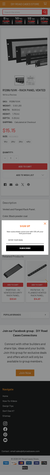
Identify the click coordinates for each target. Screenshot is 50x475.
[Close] (45, 223)
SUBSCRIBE (25, 248)
